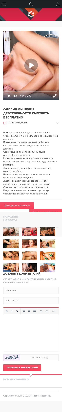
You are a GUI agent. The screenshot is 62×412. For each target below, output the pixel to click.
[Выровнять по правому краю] (34, 311)
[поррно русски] (11, 231)
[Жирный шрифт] (6, 311)
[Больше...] (53, 311)
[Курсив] (12, 311)
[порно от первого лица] (29, 231)
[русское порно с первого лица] (47, 231)
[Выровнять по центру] (29, 311)
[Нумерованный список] (46, 311)
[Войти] (58, 4)
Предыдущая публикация (17, 205)
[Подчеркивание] (17, 311)
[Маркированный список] (41, 311)
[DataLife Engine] (31, 14)
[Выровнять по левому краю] (24, 311)
